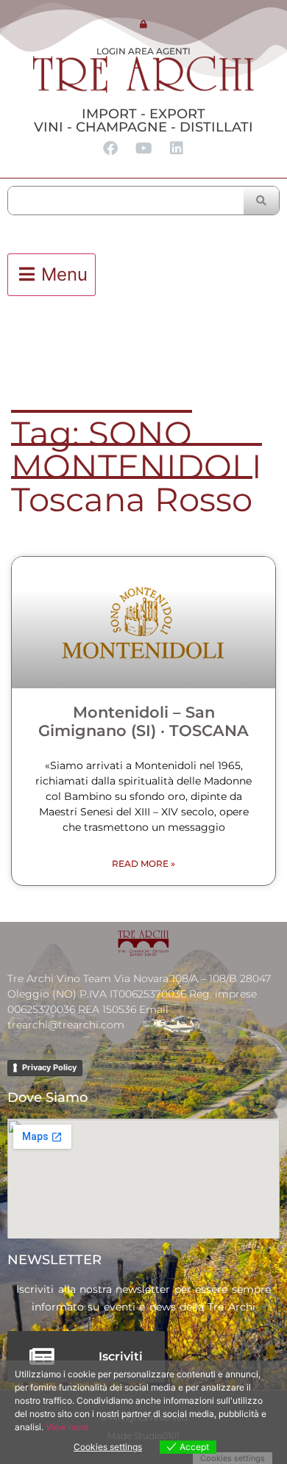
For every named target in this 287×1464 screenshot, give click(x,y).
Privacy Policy (49, 1067)
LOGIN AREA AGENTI (143, 51)
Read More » (143, 863)
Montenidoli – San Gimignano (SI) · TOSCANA (143, 721)
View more (67, 1426)
